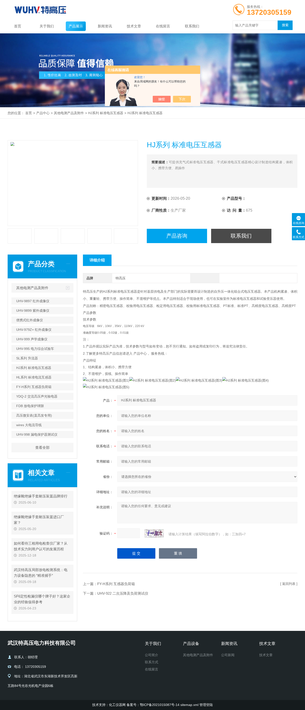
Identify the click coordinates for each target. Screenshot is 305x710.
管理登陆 (206, 705)
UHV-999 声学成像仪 (31, 339)
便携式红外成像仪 (29, 320)
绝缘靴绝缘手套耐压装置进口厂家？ (39, 520)
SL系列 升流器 (27, 358)
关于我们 (47, 26)
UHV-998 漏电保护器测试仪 (36, 434)
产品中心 (43, 113)
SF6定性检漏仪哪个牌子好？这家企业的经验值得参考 (42, 599)
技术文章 (134, 26)
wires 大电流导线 (29, 425)
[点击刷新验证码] (154, 533)
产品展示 (76, 26)
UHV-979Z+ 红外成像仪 (33, 330)
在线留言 (163, 26)
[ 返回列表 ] (288, 584)
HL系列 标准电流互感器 (33, 377)
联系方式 (151, 662)
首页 (17, 26)
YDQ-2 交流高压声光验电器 (36, 396)
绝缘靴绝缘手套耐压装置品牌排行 (40, 496)
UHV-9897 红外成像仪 (32, 301)
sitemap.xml (189, 705)
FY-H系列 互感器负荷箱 (33, 387)
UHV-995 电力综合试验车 (35, 349)
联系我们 (192, 26)
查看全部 (42, 447)
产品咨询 (176, 236)
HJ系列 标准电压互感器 (105, 113)
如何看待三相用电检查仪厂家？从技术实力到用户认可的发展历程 (40, 546)
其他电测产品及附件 (69, 113)
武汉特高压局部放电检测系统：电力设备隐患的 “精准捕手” (40, 572)
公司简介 (151, 655)
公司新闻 (227, 655)
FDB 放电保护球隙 (30, 406)
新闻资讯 (105, 26)
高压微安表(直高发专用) (34, 415)
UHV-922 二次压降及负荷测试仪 (122, 593)
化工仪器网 (117, 705)
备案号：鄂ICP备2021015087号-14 (153, 705)
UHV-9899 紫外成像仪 (32, 310)
